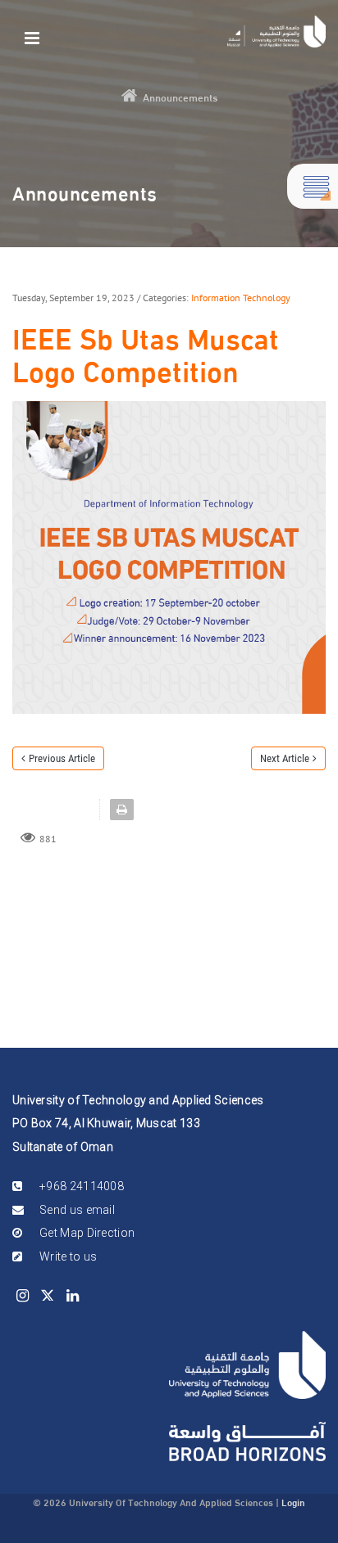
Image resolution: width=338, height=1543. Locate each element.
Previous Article (62, 758)
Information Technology (240, 297)
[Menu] (32, 36)
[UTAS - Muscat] (276, 31)
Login (293, 1501)
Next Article (284, 758)
